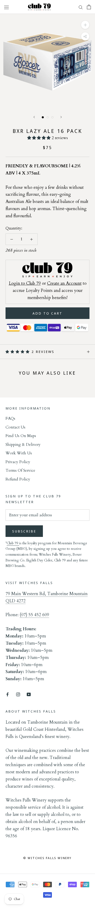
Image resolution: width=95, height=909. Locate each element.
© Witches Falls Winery (47, 858)
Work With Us (19, 453)
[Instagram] (18, 694)
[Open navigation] (6, 7)
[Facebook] (7, 694)
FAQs (10, 418)
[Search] (81, 7)
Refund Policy (18, 479)
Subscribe (24, 531)
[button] (39, 138)
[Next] (61, 117)
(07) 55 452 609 (34, 615)
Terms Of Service (20, 470)
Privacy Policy (18, 462)
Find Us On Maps (21, 435)
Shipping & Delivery (23, 444)
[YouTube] (29, 694)
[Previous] (34, 117)
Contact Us (15, 427)
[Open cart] (89, 7)
